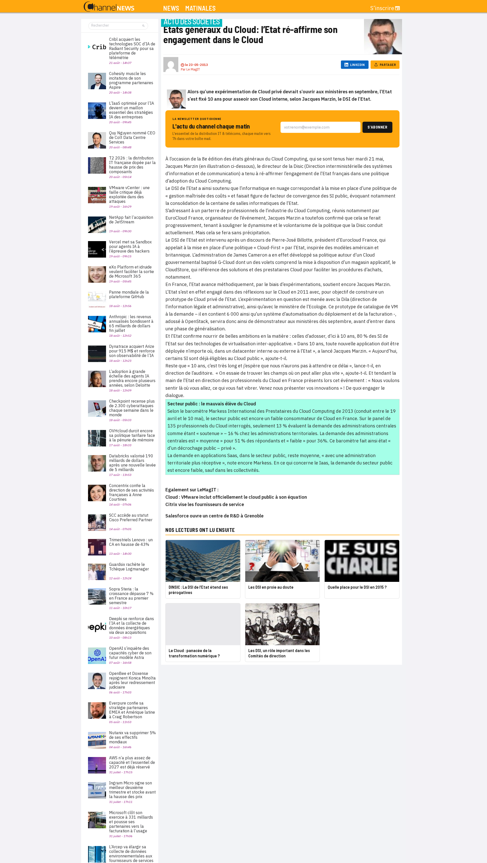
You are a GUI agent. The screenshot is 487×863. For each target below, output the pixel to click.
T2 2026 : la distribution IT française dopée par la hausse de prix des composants (132, 164)
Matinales (200, 8)
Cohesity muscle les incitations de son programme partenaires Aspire (131, 80)
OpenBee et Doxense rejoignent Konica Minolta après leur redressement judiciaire (132, 680)
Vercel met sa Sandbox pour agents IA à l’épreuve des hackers (130, 246)
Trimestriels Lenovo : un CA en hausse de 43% (131, 542)
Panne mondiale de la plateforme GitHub (129, 294)
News (171, 8)
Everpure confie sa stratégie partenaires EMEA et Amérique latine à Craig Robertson (132, 709)
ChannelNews (109, 7)
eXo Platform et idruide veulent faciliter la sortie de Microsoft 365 (131, 271)
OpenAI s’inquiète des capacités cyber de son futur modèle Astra (130, 653)
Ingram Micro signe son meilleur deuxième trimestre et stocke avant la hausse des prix (132, 789)
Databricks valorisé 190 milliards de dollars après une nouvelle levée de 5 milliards (132, 462)
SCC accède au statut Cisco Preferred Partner (130, 517)
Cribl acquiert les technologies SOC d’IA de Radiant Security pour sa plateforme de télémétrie (132, 48)
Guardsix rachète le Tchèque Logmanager (129, 566)
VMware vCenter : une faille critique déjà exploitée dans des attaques (129, 194)
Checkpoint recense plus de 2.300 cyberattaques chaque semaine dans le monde (132, 408)
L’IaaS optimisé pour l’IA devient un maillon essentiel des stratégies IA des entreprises (131, 110)
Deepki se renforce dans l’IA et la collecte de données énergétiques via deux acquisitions (131, 625)
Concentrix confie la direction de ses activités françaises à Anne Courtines (131, 492)
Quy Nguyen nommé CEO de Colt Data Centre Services (132, 137)
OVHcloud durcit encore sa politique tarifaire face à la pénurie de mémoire (132, 435)
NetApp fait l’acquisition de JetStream (131, 219)
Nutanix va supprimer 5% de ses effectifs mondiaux (132, 737)
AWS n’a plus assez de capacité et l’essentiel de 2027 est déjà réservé (132, 762)
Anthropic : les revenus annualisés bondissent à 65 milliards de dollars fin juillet (131, 323)
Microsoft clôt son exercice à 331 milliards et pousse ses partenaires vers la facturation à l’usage (131, 821)
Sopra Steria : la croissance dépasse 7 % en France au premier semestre (131, 595)
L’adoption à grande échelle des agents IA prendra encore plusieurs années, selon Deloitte (132, 378)
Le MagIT (193, 69)
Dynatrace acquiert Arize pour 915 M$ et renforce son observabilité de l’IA (132, 351)
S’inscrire (382, 8)
